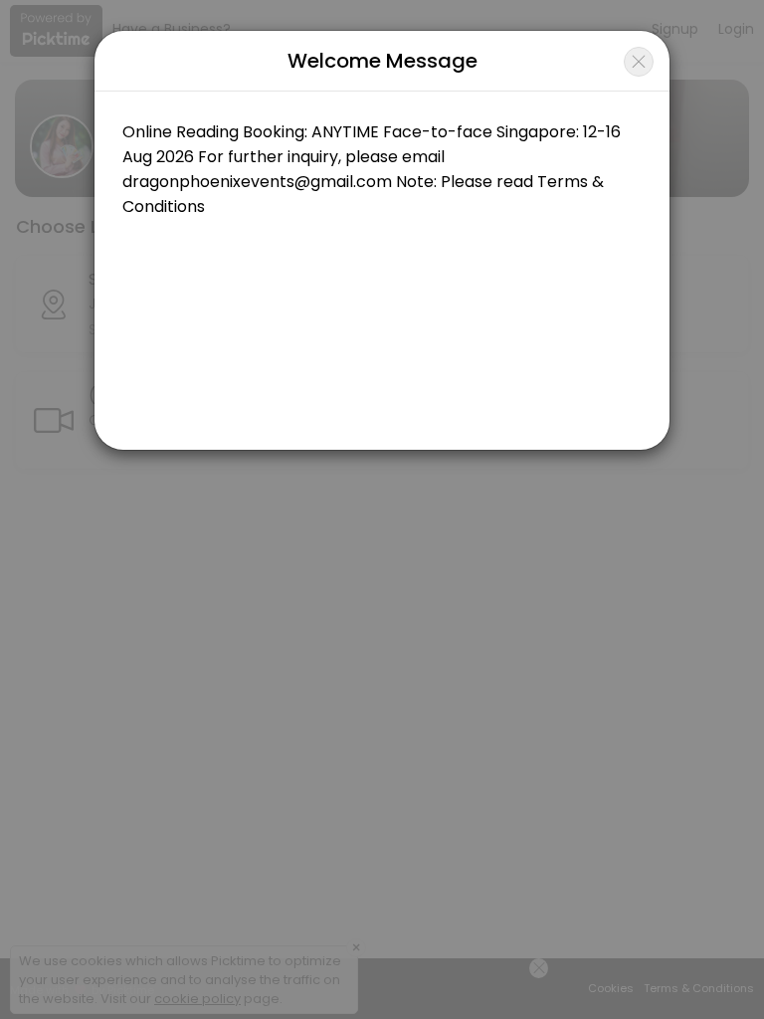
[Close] (639, 62)
